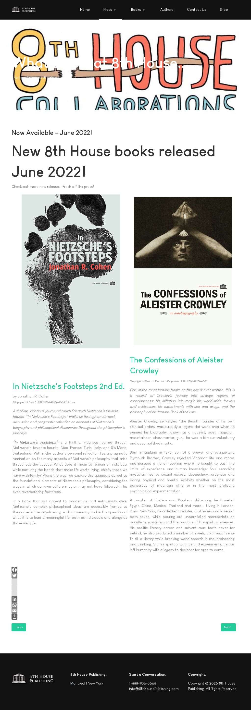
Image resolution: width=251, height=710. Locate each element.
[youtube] (124, 587)
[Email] (124, 611)
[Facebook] (124, 570)
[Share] (124, 617)
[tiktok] (124, 593)
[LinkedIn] (124, 599)
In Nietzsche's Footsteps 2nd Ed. (69, 386)
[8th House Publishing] (25, 10)
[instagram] (124, 581)
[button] (110, 10)
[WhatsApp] (124, 605)
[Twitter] (124, 575)
